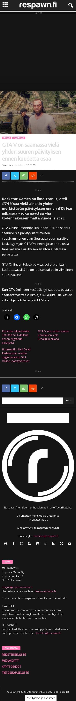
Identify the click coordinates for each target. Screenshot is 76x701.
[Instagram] (23, 544)
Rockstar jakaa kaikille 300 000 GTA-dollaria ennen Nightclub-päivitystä (16, 337)
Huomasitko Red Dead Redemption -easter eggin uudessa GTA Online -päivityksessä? (16, 355)
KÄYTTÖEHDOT (11, 667)
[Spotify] (38, 544)
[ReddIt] (33, 176)
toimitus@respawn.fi (46, 536)
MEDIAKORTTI (10, 661)
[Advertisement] (38, 51)
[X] (15, 176)
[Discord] (7, 544)
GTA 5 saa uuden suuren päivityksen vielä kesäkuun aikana (53, 335)
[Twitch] (54, 544)
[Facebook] (6, 176)
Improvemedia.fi (46, 591)
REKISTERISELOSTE (14, 655)
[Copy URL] (42, 176)
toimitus (19, 165)
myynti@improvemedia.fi (17, 587)
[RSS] (30, 544)
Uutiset (7, 138)
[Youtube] (70, 544)
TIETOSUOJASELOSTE (15, 673)
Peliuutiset (19, 138)
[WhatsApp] (24, 176)
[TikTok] (46, 544)
